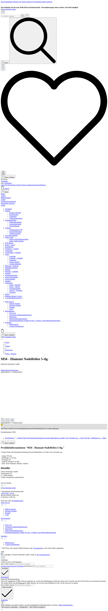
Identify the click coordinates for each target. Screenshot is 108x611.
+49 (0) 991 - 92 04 (7, 493)
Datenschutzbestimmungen (14, 531)
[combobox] (10, 16)
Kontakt (7, 513)
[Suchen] (23, 15)
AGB (7, 515)
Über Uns (8, 525)
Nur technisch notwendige (9, 607)
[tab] (55, 438)
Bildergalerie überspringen (9, 370)
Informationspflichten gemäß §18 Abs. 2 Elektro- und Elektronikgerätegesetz (30, 532)
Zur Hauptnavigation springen (42, 2)
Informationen (5, 518)
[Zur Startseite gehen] (8, 9)
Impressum (8, 529)
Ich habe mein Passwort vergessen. (12, 566)
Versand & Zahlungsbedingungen (16, 527)
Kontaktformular (17, 501)
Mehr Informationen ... (66, 605)
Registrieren (5, 577)
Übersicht (4, 185)
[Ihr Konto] (3, 173)
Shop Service (5, 503)
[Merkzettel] (54, 170)
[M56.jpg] (12, 372)
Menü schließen (9, 177)
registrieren (8, 183)
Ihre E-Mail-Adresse (8, 564)
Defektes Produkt (11, 511)
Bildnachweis (9, 543)
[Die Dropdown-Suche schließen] (27, 15)
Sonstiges (4, 536)
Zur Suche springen (25, 2)
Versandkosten (38, 548)
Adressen (23, 185)
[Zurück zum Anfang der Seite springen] (2, 602)
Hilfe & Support (10, 509)
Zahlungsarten (32, 185)
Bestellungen (41, 185)
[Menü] (3, 12)
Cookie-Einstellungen (12, 544)
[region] (54, 397)
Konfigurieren (24, 607)
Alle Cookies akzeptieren (37, 607)
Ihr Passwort (28, 566)
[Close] (3, 557)
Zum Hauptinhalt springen (10, 2)
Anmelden (4, 181)
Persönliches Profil (14, 185)
